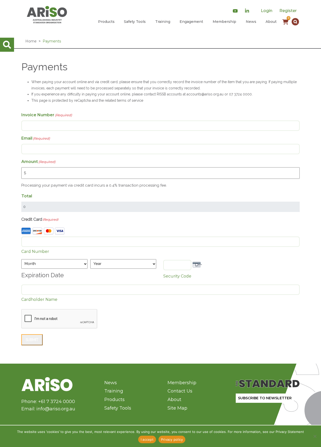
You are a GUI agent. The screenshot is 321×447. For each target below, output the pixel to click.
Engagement (191, 21)
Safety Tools (135, 21)
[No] (314, 436)
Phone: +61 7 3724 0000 (48, 401)
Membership (224, 21)
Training (162, 21)
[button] (295, 21)
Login (266, 10)
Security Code (177, 276)
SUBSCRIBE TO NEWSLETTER (265, 398)
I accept (147, 439)
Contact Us (180, 391)
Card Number (35, 251)
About (271, 21)
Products (106, 21)
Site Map (177, 408)
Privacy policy (172, 439)
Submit (32, 340)
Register (288, 10)
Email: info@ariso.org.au (48, 409)
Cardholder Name (39, 299)
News (251, 21)
